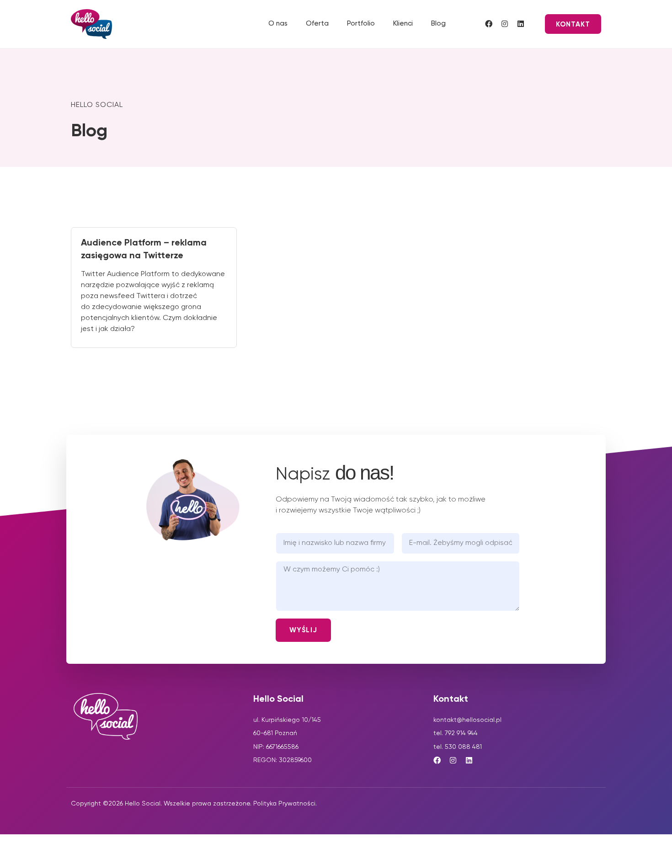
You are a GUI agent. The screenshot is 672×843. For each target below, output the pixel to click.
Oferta (317, 23)
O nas (278, 23)
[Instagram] (504, 23)
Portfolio (361, 23)
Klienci (403, 23)
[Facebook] (488, 23)
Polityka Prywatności (284, 803)
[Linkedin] (520, 23)
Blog (438, 23)
